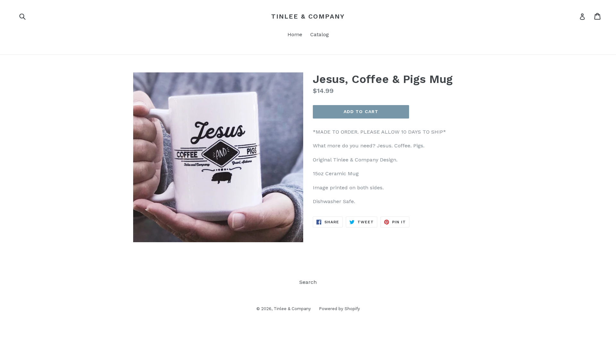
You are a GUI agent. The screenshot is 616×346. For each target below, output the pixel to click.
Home (294, 34)
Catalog (319, 34)
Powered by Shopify (339, 308)
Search (308, 282)
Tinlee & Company (308, 16)
